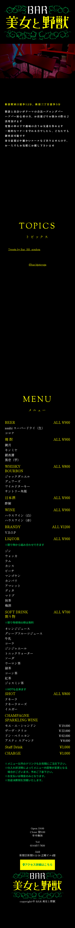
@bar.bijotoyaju (37, 264)
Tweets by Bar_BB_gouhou (24, 249)
